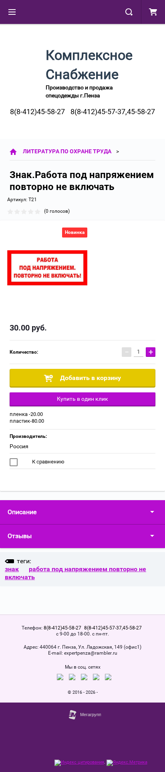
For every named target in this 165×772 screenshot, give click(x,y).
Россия (19, 446)
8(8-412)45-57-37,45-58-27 (112, 111)
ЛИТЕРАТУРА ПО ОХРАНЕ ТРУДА (67, 151)
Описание (22, 512)
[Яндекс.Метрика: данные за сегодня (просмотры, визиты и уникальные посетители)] (127, 763)
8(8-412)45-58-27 (37, 111)
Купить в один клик (82, 399)
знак (12, 569)
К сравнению (47, 462)
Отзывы (20, 536)
